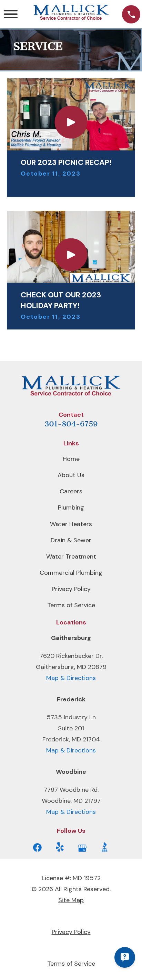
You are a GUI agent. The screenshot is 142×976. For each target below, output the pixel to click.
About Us (71, 475)
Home (71, 459)
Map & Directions (71, 678)
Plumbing (71, 507)
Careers (71, 491)
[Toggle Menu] (11, 14)
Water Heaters (71, 524)
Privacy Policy (71, 589)
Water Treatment (71, 556)
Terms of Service (71, 605)
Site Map (71, 900)
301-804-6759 (71, 424)
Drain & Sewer (71, 540)
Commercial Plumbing (71, 573)
